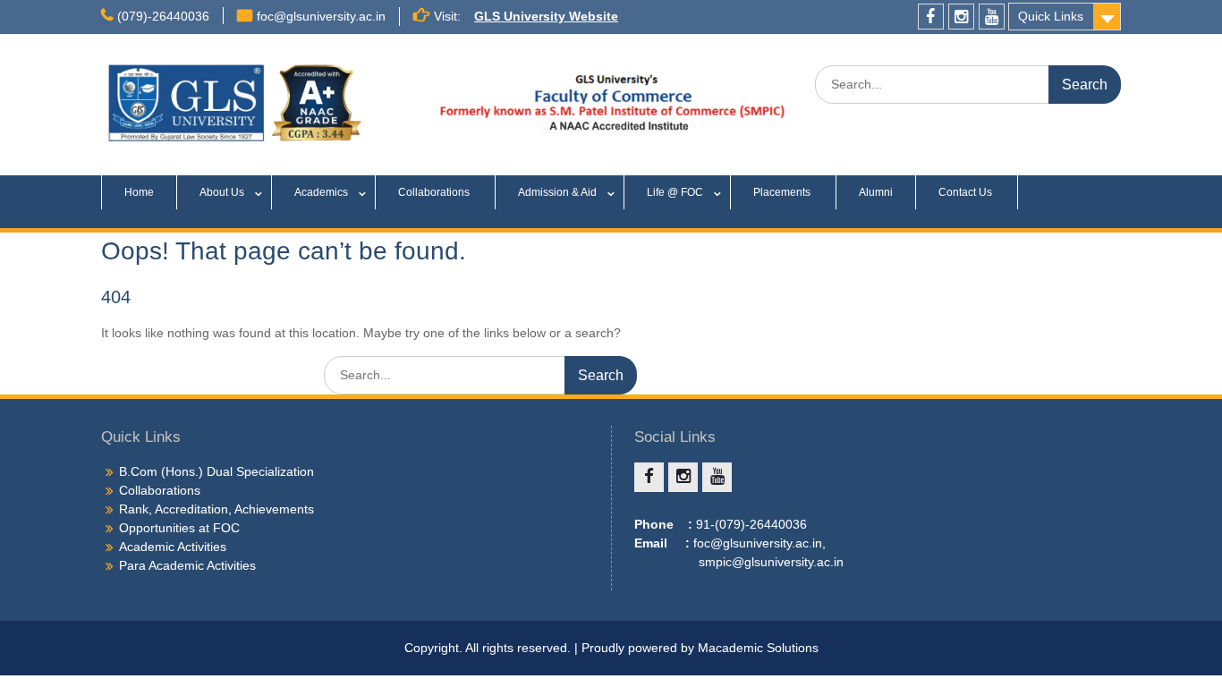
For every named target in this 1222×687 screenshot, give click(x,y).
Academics (321, 192)
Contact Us (966, 192)
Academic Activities (172, 546)
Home (139, 192)
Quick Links (1050, 16)
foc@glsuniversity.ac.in (321, 16)
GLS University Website (546, 16)
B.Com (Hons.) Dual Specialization (216, 471)
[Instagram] (961, 17)
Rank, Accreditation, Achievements (216, 509)
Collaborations (435, 192)
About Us (221, 192)
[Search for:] (968, 84)
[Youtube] (992, 17)
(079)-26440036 (163, 16)
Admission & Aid (557, 192)
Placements (783, 192)
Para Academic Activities (187, 565)
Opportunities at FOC (179, 528)
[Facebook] (931, 17)
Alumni (876, 192)
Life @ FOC (675, 192)
